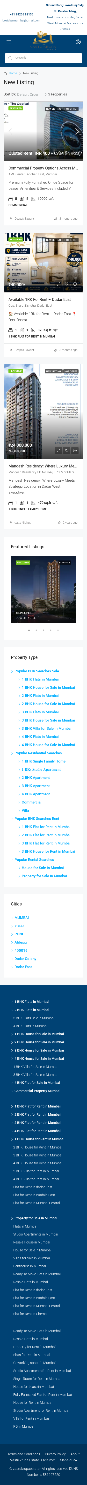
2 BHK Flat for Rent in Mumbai (46, 835)
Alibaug (20, 942)
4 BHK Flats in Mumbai (40, 737)
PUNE (19, 934)
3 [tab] (46, 632)
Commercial (32, 802)
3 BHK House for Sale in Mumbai (48, 720)
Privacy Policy (55, 1454)
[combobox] (32, 94)
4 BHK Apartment (36, 794)
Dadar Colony (25, 959)
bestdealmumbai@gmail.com (21, 20)
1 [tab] (31, 632)
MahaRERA (68, 1460)
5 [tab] (60, 632)
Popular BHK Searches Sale (36, 671)
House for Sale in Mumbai (43, 868)
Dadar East (23, 967)
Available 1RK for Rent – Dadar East (39, 299)
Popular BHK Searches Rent (36, 819)
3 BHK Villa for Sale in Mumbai (47, 728)
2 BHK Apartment (36, 778)
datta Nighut (22, 522)
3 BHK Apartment (36, 786)
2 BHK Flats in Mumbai (40, 696)
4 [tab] (53, 632)
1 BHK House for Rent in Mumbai (39, 1139)
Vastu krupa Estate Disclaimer (32, 1460)
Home (13, 73)
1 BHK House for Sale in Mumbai (48, 687)
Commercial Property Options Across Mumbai (47, 168)
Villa (25, 810)
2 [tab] (38, 632)
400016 (21, 950)
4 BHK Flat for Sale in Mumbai (37, 1083)
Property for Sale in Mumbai (44, 876)
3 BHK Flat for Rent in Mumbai (46, 843)
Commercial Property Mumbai (37, 1091)
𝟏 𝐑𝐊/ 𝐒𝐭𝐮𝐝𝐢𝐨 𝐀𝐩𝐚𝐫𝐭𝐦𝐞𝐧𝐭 (41, 769)
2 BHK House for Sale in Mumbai (48, 704)
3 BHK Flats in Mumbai (40, 712)
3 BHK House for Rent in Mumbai (48, 851)
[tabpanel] (43, 589)
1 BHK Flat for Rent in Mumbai (46, 827)
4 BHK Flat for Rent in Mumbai (37, 1131)
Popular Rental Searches (34, 859)
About (75, 1454)
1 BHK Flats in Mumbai (40, 679)
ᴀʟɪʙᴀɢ (19, 926)
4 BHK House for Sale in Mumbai (48, 745)
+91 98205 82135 (21, 14)
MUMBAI (21, 918)
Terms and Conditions (23, 1454)
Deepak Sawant (24, 218)
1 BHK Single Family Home (43, 761)
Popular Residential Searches (38, 753)
